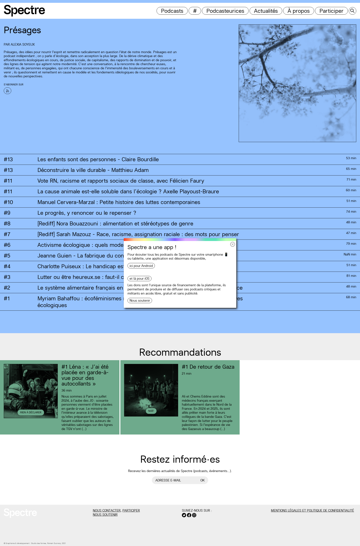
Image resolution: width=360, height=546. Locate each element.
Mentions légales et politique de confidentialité (312, 510)
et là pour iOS (139, 278)
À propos (299, 11)
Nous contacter (107, 510)
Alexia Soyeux (23, 44)
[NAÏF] (151, 416)
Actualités (266, 11)
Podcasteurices (225, 11)
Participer (332, 11)
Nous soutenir (140, 300)
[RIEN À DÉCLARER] (31, 417)
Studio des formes (38, 543)
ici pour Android (141, 266)
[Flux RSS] (7, 90)
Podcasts (172, 11)
